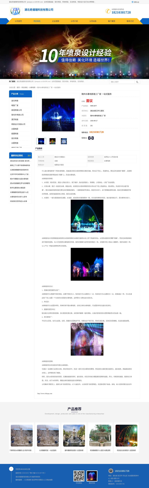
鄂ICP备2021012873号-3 (37, 473)
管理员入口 (42, 480)
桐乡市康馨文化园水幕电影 (19, 179)
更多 (29, 155)
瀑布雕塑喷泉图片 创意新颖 (47, 450)
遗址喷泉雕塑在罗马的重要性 (20, 183)
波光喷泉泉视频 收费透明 (126, 450)
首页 (18, 87)
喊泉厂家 (14, 105)
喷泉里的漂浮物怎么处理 (18, 201)
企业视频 (55, 21)
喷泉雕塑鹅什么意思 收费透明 (74, 450)
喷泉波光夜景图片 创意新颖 (100, 450)
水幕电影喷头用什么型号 (18, 197)
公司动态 (92, 21)
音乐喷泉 (14, 138)
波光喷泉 (14, 101)
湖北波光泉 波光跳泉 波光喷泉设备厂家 (20, 161)
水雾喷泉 (14, 143)
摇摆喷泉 (14, 134)
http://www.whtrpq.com (44, 393)
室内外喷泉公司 (17, 115)
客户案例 (111, 21)
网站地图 (49, 480)
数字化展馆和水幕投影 (17, 188)
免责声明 (35, 480)
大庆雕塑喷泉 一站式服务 (21, 450)
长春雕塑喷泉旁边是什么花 (19, 192)
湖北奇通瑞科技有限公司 (23, 477)
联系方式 (130, 21)
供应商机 (36, 21)
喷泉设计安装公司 (18, 124)
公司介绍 (74, 21)
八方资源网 (27, 480)
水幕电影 (32, 87)
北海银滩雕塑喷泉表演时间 (19, 170)
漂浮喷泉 (14, 119)
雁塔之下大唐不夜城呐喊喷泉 (20, 165)
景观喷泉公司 (16, 110)
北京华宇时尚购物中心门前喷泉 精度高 (20, 174)
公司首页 (18, 21)
